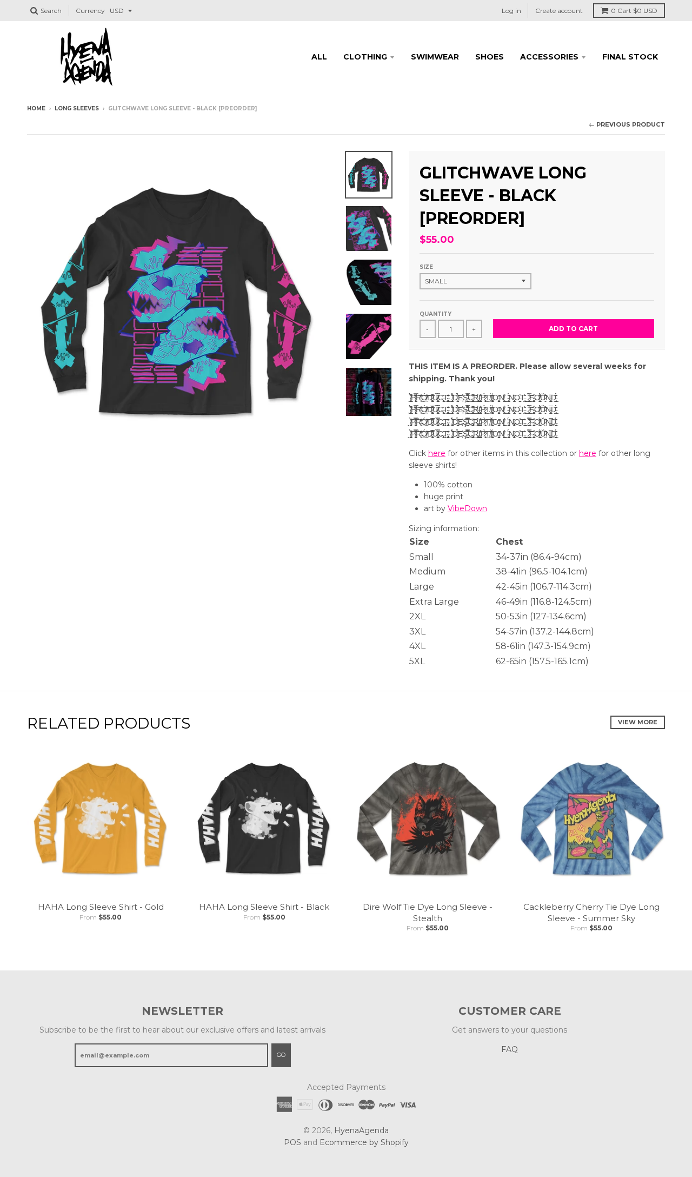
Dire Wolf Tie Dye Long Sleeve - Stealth (428, 912)
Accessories (549, 57)
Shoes (489, 57)
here (436, 453)
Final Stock (630, 57)
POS (292, 1142)
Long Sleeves (77, 108)
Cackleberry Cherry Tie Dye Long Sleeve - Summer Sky (591, 912)
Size (426, 266)
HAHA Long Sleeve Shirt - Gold (101, 907)
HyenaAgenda (361, 1130)
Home (36, 108)
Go (281, 1055)
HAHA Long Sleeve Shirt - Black (264, 907)
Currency (90, 10)
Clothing (365, 57)
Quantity (435, 314)
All (319, 57)
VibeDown (467, 508)
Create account (559, 10)
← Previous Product (627, 124)
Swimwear (435, 57)
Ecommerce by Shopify (364, 1142)
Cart (634, 10)
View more (637, 722)
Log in (511, 10)
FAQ (509, 1049)
